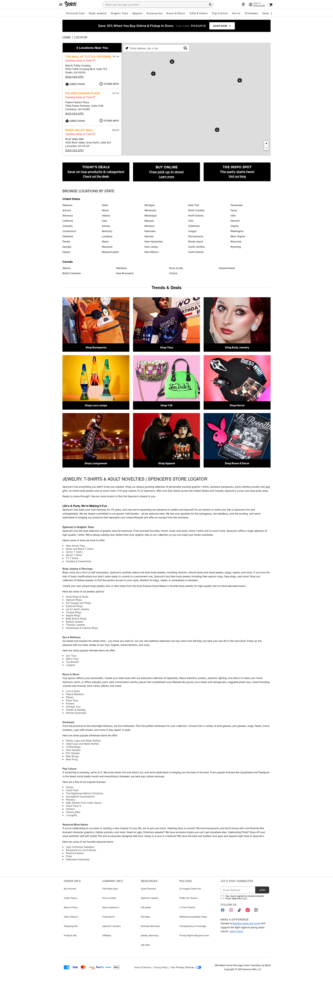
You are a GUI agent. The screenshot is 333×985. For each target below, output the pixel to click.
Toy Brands (72, 661)
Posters (70, 703)
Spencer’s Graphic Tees (78, 527)
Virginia (234, 225)
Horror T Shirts (74, 551)
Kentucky (107, 231)
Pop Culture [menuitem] (220, 13)
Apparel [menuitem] (137, 13)
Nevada (148, 236)
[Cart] (271, 5)
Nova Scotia (176, 268)
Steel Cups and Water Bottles (82, 743)
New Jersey (151, 246)
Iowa (104, 220)
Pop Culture (69, 768)
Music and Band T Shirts (79, 548)
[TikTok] (239, 910)
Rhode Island (195, 241)
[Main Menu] (61, 4)
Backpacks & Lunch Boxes (81, 850)
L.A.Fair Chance (187, 907)
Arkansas (67, 215)
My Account (70, 888)
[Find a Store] (243, 4)
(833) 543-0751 (74, 76)
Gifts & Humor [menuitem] (199, 13)
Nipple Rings (73, 615)
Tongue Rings (73, 612)
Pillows (70, 697)
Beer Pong (72, 759)
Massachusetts (110, 251)
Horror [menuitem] (236, 13)
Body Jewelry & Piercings (77, 568)
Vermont (235, 220)
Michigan (149, 205)
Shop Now (220, 25)
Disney (70, 787)
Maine (105, 241)
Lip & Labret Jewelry (77, 609)
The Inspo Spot (110, 888)
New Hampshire (153, 241)
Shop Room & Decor (237, 463)
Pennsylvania (195, 236)
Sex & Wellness (71, 637)
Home (66, 37)
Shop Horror (237, 405)
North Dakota (195, 215)
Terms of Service (142, 967)
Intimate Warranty (150, 926)
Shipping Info (71, 926)
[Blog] (256, 910)
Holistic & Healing (76, 709)
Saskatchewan (227, 268)
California (67, 220)
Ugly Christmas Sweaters (80, 846)
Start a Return (71, 916)
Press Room (108, 916)
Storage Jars (73, 706)
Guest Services (148, 888)
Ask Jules (145, 944)
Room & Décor (70, 674)
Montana (149, 225)
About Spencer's (110, 907)
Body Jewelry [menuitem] (98, 13)
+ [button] (266, 143)
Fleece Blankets (75, 694)
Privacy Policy (161, 967)
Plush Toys (72, 700)
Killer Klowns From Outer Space (83, 802)
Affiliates (106, 935)
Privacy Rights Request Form (194, 935)
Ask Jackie (146, 907)
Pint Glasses (73, 753)
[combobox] (158, 4)
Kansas (106, 225)
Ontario (173, 273)
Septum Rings (74, 599)
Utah (233, 215)
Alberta (66, 268)
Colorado (67, 225)
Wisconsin (236, 241)
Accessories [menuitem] (155, 13)
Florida (66, 241)
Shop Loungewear (95, 463)
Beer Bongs (72, 756)
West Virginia (237, 236)
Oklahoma (194, 225)
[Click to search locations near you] (126, 48)
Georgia (66, 246)
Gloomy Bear (73, 812)
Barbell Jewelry (74, 621)
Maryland (107, 246)
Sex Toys (71, 655)
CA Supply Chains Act (190, 888)
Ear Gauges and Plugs (78, 602)
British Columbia (71, 273)
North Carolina (196, 210)
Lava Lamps (73, 691)
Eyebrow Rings (74, 606)
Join (262, 890)
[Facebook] (223, 910)
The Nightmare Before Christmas (84, 793)
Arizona (66, 210)
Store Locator (109, 898)
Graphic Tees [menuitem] (119, 13)
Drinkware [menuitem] (251, 13)
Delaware (67, 236)
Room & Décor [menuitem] (176, 13)
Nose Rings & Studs (77, 596)
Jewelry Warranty (150, 935)
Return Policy (71, 907)
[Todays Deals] (95, 171)
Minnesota (150, 210)
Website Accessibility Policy (193, 916)
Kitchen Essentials (76, 712)
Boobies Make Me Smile (246, 923)
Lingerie (70, 664)
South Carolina (196, 246)
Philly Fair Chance (188, 898)
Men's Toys (72, 658)
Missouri (149, 220)
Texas (233, 210)
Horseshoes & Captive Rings (82, 627)
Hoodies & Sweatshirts (78, 561)
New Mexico (151, 251)
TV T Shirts (72, 558)
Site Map (145, 916)
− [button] (266, 148)
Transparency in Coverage (192, 926)
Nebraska (150, 231)
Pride (69, 856)
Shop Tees (166, 347)
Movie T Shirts (74, 555)
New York (193, 205)
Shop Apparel (166, 463)
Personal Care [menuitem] (75, 13)
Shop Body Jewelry (237, 347)
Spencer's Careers (111, 926)
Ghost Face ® (73, 805)
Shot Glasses (73, 749)
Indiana (106, 215)
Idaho (105, 205)
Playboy (70, 799)
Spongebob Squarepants (80, 796)
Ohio (190, 220)
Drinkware (68, 722)
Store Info (111, 84)
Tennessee (236, 205)
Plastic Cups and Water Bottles (83, 740)
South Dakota (196, 251)
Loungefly (71, 815)
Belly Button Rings (76, 618)
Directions (77, 84)
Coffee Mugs (73, 746)
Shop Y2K (166, 405)
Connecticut (69, 231)
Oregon (192, 231)
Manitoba (121, 268)
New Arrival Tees (75, 545)
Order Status (70, 898)
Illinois (105, 210)
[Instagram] (231, 910)
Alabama (67, 205)
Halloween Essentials (77, 859)
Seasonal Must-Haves (75, 824)
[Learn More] (166, 171)
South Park (72, 790)
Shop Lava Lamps (96, 405)
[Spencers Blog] (237, 171)
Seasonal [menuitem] (268, 13)
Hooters (70, 808)
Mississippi (150, 215)
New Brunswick (125, 273)
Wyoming (235, 246)
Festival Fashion (75, 853)
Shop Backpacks (96, 347)
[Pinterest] (248, 910)
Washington (237, 231)
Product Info (70, 935)
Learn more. (236, 931)
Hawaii (66, 251)
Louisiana (107, 236)
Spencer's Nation (150, 898)
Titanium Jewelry (75, 624)
